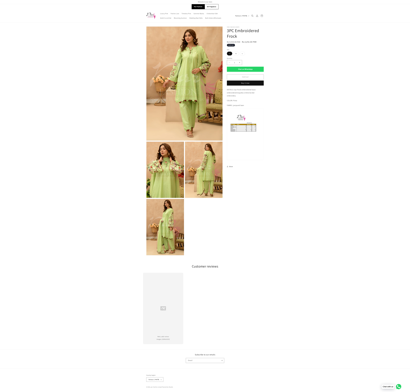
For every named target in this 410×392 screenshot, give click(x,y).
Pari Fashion (198, 7)
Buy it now (245, 83)
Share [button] (231, 166)
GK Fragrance (211, 7)
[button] (252, 15)
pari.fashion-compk (156, 387)
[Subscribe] (221, 360)
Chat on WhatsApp (245, 69)
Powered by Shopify (167, 387)
